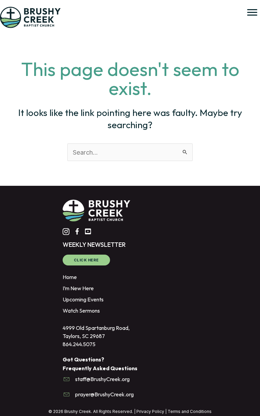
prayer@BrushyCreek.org (104, 394)
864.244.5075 (79, 344)
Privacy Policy (150, 411)
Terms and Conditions (190, 411)
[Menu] (252, 12)
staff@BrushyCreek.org (102, 379)
